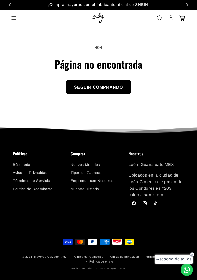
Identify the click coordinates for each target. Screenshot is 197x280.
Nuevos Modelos (85, 165)
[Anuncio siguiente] (187, 4)
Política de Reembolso (33, 189)
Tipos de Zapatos (86, 173)
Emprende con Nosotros (92, 181)
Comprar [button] (78, 154)
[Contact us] (187, 270)
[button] (13, 18)
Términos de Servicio (31, 181)
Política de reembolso (88, 256)
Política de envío (101, 261)
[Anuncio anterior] (10, 4)
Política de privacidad (124, 256)
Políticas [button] (20, 154)
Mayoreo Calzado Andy (50, 256)
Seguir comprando (98, 87)
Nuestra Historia (85, 189)
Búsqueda (22, 165)
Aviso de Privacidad (30, 173)
